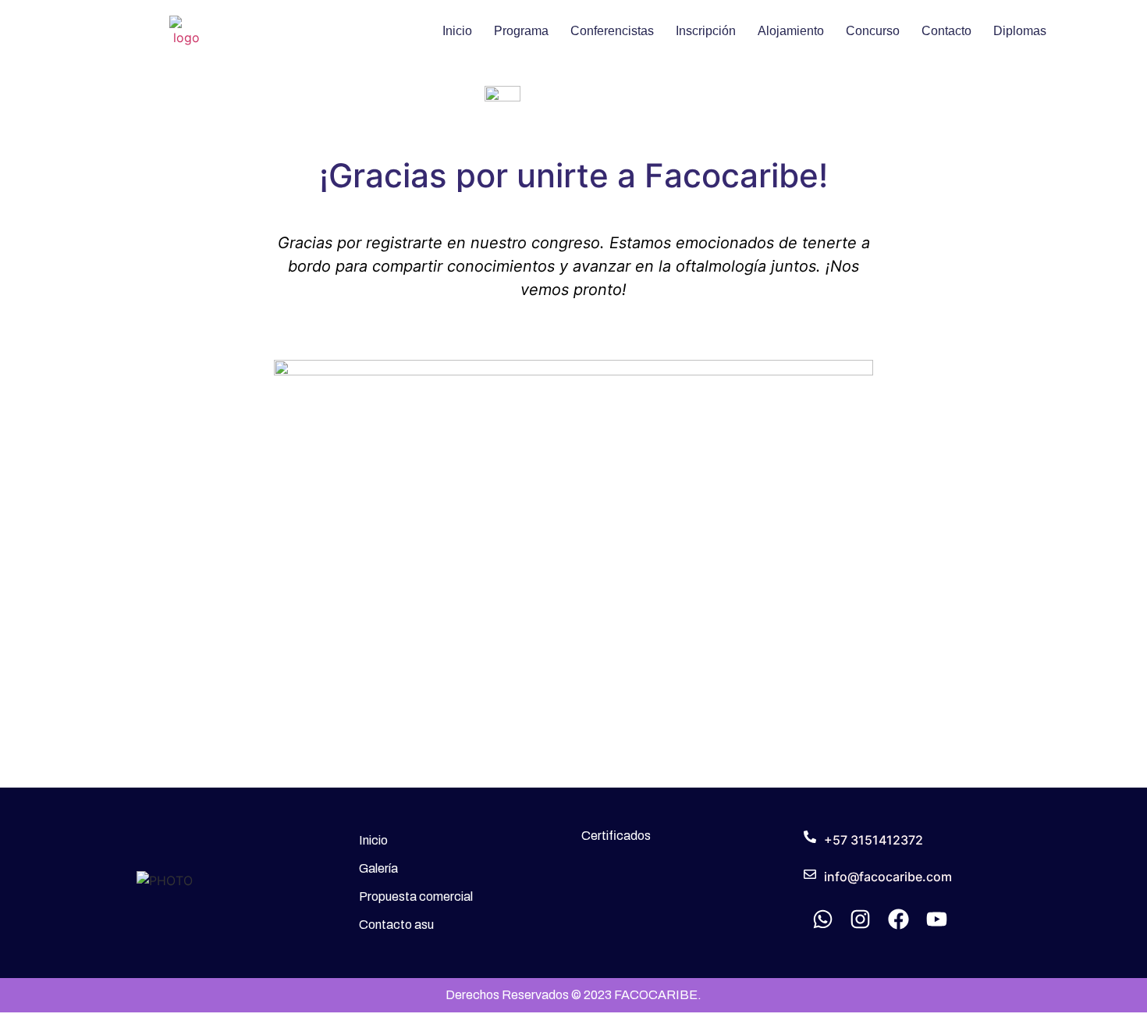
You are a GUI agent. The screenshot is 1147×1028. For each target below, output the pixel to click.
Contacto (946, 30)
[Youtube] (937, 919)
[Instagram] (861, 919)
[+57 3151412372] (810, 837)
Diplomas (1019, 30)
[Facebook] (898, 919)
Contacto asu (396, 924)
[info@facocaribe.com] (810, 874)
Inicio (457, 30)
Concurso (873, 30)
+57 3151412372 (873, 840)
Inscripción (706, 30)
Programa (521, 30)
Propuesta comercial (416, 896)
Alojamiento (791, 30)
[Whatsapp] (823, 919)
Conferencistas (612, 30)
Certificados (616, 835)
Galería (378, 868)
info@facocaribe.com (888, 876)
